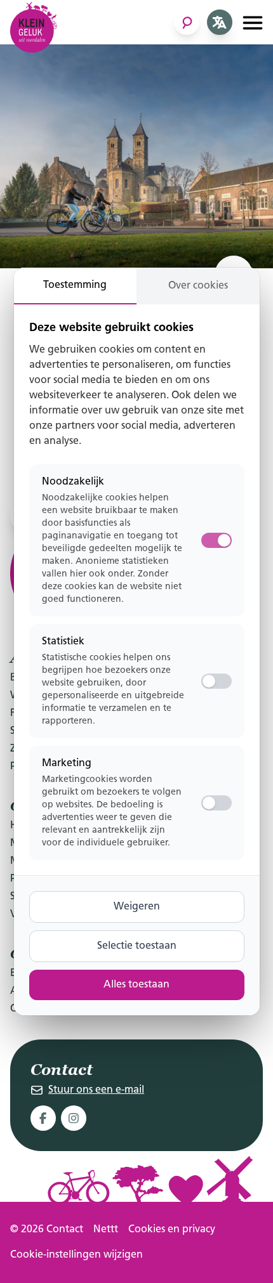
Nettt (105, 1230)
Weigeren (137, 907)
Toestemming (75, 285)
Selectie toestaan (136, 946)
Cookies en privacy (171, 1230)
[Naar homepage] (34, 27)
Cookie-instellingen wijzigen (76, 1255)
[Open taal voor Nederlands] (219, 22)
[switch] (216, 681)
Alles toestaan (136, 985)
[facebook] (43, 1118)
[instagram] (73, 1118)
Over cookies (198, 286)
